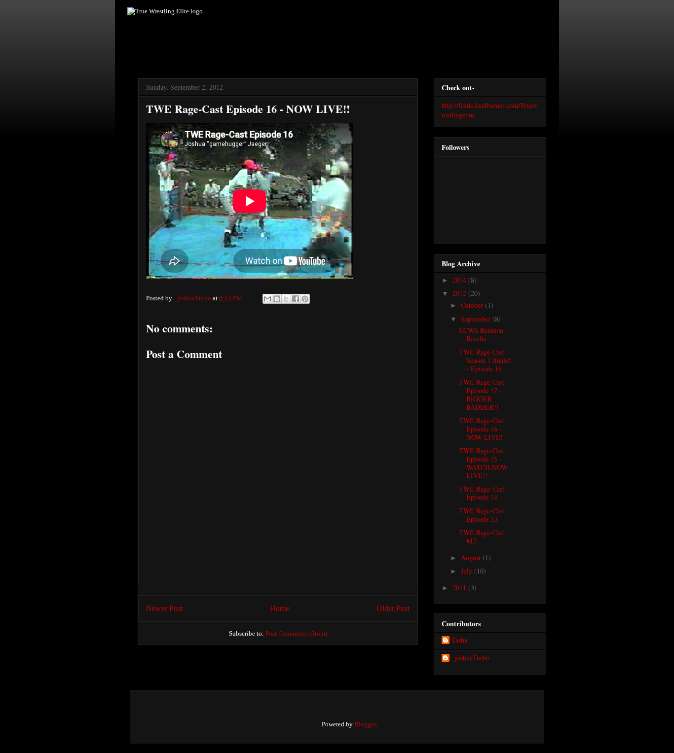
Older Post (393, 608)
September (476, 318)
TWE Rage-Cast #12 (481, 536)
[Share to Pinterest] (305, 299)
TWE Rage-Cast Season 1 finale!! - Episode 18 (486, 360)
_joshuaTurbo (193, 298)
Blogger (364, 724)
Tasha (459, 640)
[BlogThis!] (277, 299)
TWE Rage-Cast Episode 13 (481, 515)
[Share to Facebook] (295, 299)
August (472, 557)
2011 (460, 587)
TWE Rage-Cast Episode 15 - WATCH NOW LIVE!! (483, 463)
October (473, 305)
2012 (460, 293)
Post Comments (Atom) (296, 633)
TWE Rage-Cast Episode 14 (481, 493)
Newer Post (164, 608)
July (467, 570)
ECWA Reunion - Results (483, 334)
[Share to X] (286, 299)
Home (279, 608)
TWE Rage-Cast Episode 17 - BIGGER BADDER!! (481, 394)
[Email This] (267, 299)
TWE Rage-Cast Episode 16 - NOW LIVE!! (482, 429)
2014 (460, 280)
